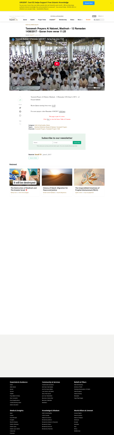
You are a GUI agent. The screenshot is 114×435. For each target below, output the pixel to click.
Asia (75, 426)
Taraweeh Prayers (61, 127)
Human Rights (78, 413)
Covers (11, 415)
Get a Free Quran (46, 393)
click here (62, 111)
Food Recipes (13, 417)
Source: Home (33, 158)
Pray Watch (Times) (15, 396)
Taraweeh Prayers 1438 (53, 129)
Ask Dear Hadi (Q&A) (47, 387)
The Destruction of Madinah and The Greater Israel (89, 432)
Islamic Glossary (14, 424)
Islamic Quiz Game (15, 428)
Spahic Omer (78, 192)
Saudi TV (38, 154)
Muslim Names (14, 422)
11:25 (53, 105)
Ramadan (76, 396)
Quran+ (12, 391)
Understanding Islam (15, 402)
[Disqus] (57, 354)
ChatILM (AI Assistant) (48, 384)
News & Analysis (78, 417)
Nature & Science (46, 417)
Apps (11, 413)
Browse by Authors (47, 420)
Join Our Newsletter (47, 396)
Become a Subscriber (47, 398)
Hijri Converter (14, 398)
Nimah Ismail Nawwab (49, 192)
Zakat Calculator (14, 404)
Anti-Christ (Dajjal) (23, 192)
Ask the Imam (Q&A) (47, 389)
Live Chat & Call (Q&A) (48, 391)
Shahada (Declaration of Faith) (82, 389)
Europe (76, 422)
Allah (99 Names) (78, 384)
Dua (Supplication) (15, 400)
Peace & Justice (78, 415)
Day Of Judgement (89, 192)
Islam (11, 384)
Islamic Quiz (13, 426)
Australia (76, 424)
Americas (76, 420)
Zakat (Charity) (78, 393)
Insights (12, 420)
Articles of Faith (78, 387)
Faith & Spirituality (32, 25)
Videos (48, 125)
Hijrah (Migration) (61, 192)
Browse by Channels (47, 428)
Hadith (11, 393)
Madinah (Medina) (40, 127)
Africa (75, 428)
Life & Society (45, 415)
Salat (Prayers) (78, 391)
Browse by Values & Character (50, 422)
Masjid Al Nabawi (51, 127)
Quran (11, 389)
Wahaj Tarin (14, 192)
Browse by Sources (47, 426)
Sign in (94, 16)
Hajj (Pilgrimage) (78, 398)
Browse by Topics (46, 424)
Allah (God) (13, 387)
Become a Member (47, 400)
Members (44, 402)
